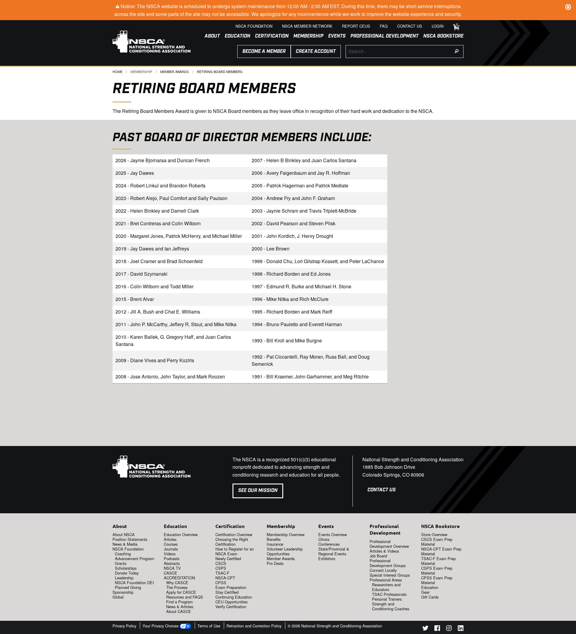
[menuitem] (210, 36)
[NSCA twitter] (425, 629)
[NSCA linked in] (461, 629)
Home (117, 71)
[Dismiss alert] (568, 6)
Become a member (264, 51)
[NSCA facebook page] (437, 629)
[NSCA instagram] (449, 629)
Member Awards (174, 71)
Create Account (316, 51)
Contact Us (382, 490)
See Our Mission (258, 490)
